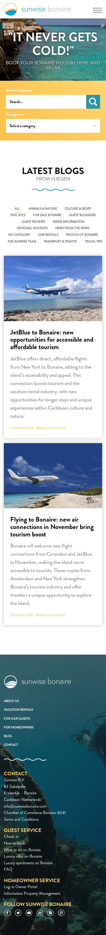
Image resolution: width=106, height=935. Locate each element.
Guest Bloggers (82, 215)
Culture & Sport (78, 209)
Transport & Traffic (60, 241)
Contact (11, 745)
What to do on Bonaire (22, 850)
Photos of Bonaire (82, 235)
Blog (8, 736)
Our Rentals (48, 235)
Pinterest (61, 912)
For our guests (17, 718)
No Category (19, 235)
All (17, 209)
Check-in (11, 836)
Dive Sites (17, 215)
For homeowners (19, 727)
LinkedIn (39, 912)
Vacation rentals (18, 709)
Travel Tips (93, 241)
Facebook (7, 912)
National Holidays (32, 228)
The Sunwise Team (22, 241)
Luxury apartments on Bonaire (28, 863)
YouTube (28, 912)
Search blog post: (19, 90)
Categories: (14, 114)
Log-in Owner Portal (20, 887)
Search (93, 102)
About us (11, 701)
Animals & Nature (43, 209)
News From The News (72, 228)
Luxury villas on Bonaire (23, 856)
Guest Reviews (33, 222)
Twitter (18, 912)
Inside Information (68, 222)
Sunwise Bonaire (37, 9)
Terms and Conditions (21, 819)
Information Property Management (32, 893)
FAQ (8, 869)
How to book (14, 843)
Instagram (50, 912)
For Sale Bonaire (47, 215)
